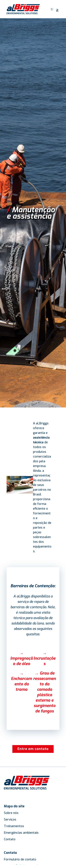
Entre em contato (33, 749)
